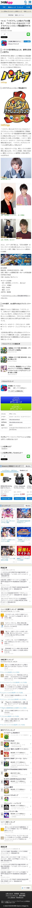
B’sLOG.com (19, 897)
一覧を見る (28, 466)
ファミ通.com (11, 897)
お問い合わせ (9, 893)
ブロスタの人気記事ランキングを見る (10, 716)
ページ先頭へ (26, 888)
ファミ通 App (7, 2)
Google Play (16, 407)
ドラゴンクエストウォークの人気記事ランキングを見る (14, 682)
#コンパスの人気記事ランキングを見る (10, 672)
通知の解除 (22, 895)
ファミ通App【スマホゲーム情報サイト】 (11, 11)
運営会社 (22, 893)
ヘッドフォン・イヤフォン (9, 470)
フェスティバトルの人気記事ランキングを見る (12, 692)
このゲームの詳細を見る (16, 391)
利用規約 (16, 893)
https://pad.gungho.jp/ (14, 419)
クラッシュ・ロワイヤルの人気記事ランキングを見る (14, 699)
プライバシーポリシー (12, 895)
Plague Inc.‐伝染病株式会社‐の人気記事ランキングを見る (14, 707)
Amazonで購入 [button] (6, 498)
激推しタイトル (19, 15)
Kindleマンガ (24, 470)
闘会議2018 (4, 448)
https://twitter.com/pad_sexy (15, 422)
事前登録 (10, 15)
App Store (16, 400)
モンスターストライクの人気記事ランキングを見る (13, 724)
